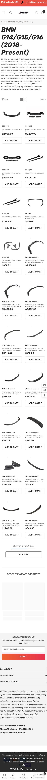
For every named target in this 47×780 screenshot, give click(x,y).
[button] (22, 99)
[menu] (3, 12)
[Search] (10, 12)
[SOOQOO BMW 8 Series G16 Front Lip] (11, 114)
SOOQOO (5, 126)
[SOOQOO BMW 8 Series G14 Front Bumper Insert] (35, 202)
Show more (23, 554)
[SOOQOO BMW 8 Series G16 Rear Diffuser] (11, 158)
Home (3, 22)
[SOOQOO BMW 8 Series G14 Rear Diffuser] (35, 114)
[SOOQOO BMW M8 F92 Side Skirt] (11, 202)
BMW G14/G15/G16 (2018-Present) (20, 22)
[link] (12, 614)
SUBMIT (23, 656)
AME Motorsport (31, 257)
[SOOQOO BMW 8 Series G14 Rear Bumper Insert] (11, 245)
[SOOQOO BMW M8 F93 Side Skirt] (35, 158)
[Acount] (36, 12)
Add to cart (12, 140)
